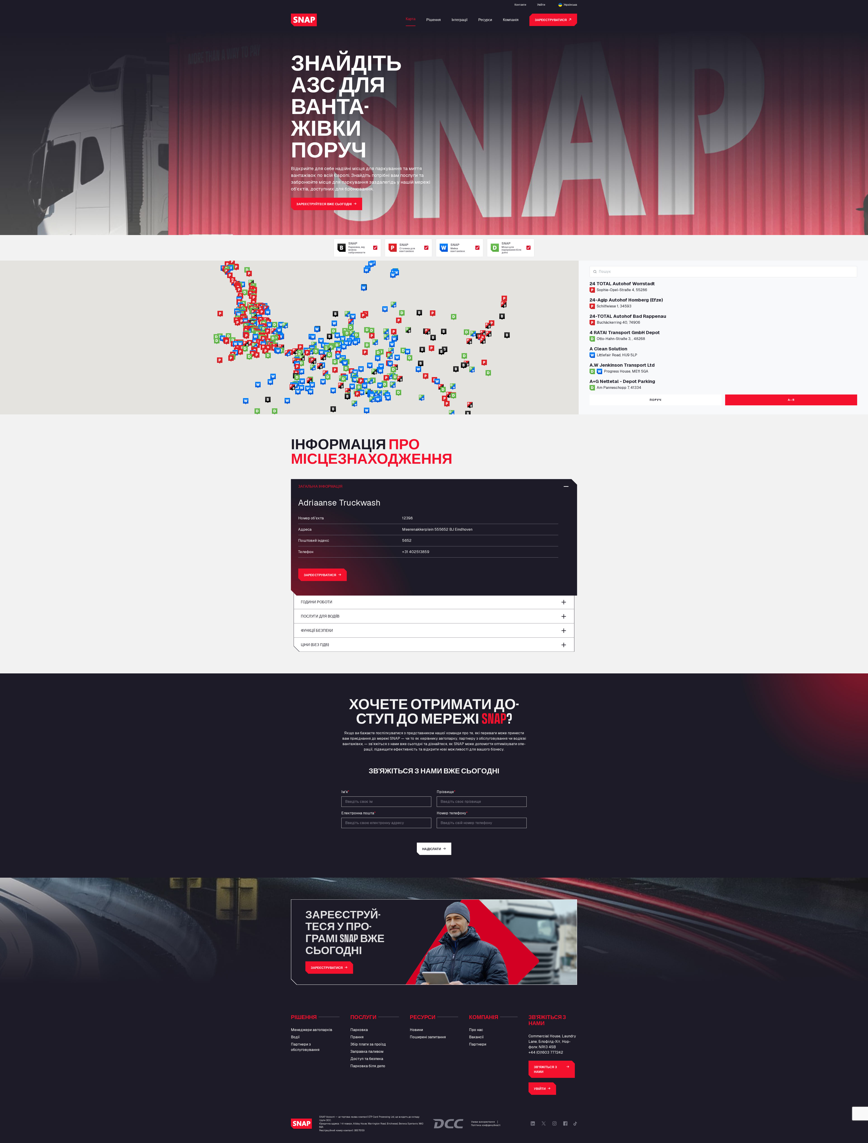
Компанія (511, 19)
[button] (331, 347)
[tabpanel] (723, 328)
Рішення (433, 19)
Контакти (520, 4)
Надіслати (431, 849)
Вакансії (476, 1037)
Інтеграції (459, 19)
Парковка (359, 1029)
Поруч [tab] (655, 400)
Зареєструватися (551, 20)
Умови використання (483, 1121)
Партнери (477, 1044)
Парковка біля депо (367, 1066)
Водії (295, 1037)
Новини (416, 1029)
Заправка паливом (366, 1051)
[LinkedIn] (532, 1123)
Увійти (541, 4)
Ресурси (485, 19)
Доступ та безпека (366, 1058)
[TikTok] (575, 1123)
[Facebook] (565, 1123)
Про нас (476, 1029)
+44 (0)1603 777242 (545, 1052)
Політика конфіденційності (485, 1125)
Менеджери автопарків (311, 1029)
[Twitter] (543, 1123)
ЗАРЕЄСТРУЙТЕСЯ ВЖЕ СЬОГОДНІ (324, 204)
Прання (356, 1037)
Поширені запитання (428, 1037)
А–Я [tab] (791, 400)
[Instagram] (554, 1123)
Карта (410, 18)
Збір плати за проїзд (368, 1044)
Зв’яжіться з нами (545, 1069)
